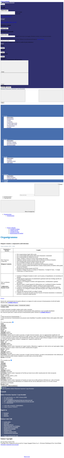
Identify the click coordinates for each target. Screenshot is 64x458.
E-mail (17, 36)
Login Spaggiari (40, 39)
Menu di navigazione (29, 211)
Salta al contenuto (5, 1)
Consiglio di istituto (15, 229)
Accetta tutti (24, 305)
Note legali (6, 423)
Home (60, 184)
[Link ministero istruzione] (7, 2)
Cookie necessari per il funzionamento (10, 316)
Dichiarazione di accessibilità (11, 427)
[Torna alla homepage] (32, 89)
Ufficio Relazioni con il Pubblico (12, 426)
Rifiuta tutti (13, 305)
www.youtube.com (5, 360)
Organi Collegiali (11, 227)
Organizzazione (7, 196)
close (2, 102)
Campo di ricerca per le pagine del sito (10, 195)
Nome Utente (18, 12)
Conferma (8, 87)
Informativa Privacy (9, 424)
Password (17, 13)
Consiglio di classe (14, 232)
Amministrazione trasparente (11, 433)
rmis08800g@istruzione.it (19, 400)
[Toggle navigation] (13, 96)
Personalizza (4, 305)
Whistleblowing (8, 430)
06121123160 (9, 398)
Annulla (3, 87)
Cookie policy (7, 422)
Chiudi (2, 48)
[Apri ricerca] (51, 96)
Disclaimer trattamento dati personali (10, 444)
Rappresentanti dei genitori (16, 233)
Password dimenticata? (6, 16)
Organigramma (10, 215)
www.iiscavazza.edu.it (6, 322)
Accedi (2, 4)
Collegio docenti (14, 230)
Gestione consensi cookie (10, 431)
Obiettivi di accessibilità (9, 429)
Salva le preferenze (12, 385)
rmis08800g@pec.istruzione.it (20, 401)
